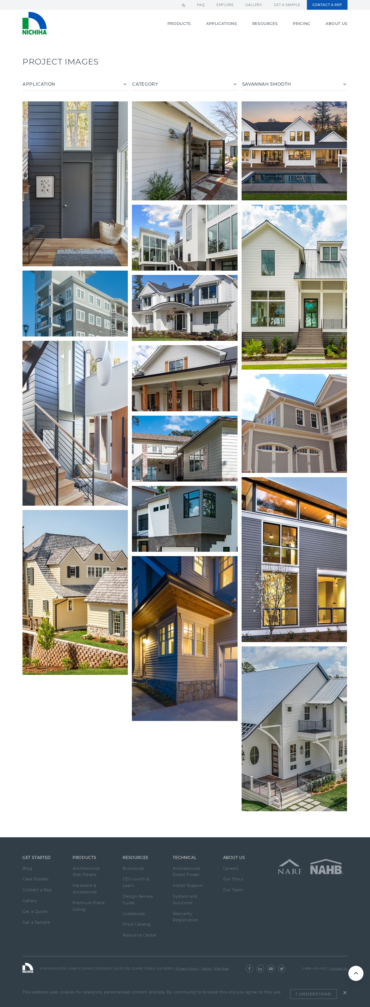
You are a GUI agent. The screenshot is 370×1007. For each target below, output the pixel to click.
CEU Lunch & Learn (136, 882)
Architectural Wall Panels (86, 871)
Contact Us (339, 968)
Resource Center (140, 935)
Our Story (233, 879)
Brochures (133, 868)
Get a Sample (287, 5)
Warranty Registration (186, 917)
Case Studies (35, 879)
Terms (206, 968)
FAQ (201, 5)
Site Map (221, 968)
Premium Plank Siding (89, 906)
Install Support (188, 885)
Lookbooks (134, 913)
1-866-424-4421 (315, 968)
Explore (224, 5)
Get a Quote (34, 911)
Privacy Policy (187, 968)
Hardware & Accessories (85, 888)
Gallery (253, 5)
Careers (231, 868)
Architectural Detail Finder (186, 871)
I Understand (313, 994)
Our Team (233, 889)
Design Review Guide (138, 899)
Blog (27, 868)
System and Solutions (185, 899)
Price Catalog (137, 924)
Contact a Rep (327, 5)
